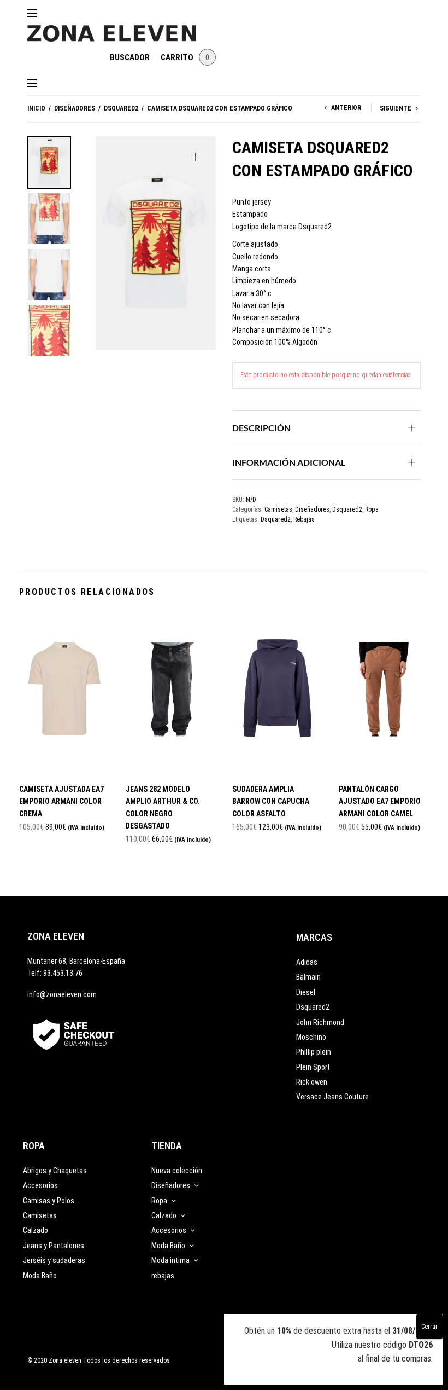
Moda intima (170, 1260)
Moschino (311, 1037)
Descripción (261, 427)
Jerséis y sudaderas (54, 1260)
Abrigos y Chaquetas (55, 1170)
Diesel (305, 992)
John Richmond (320, 1022)
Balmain (308, 976)
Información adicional (288, 462)
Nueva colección (176, 1170)
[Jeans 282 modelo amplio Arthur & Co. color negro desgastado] (171, 693)
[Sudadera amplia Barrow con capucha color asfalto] (277, 693)
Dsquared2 (121, 108)
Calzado (35, 1230)
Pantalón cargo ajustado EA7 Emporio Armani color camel (380, 801)
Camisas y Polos (48, 1200)
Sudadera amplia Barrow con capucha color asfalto (270, 801)
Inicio (36, 108)
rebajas (162, 1275)
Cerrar (429, 1326)
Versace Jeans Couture (332, 1096)
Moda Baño (40, 1275)
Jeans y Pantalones (53, 1245)
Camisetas (278, 509)
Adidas (306, 962)
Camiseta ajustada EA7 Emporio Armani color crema (61, 801)
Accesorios (40, 1185)
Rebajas (304, 519)
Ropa (372, 509)
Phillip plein (313, 1051)
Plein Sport (313, 1067)
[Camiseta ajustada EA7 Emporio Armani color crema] (64, 693)
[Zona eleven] (120, 28)
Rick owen (311, 1082)
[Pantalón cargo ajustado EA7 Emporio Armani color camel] (384, 693)
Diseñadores (74, 108)
